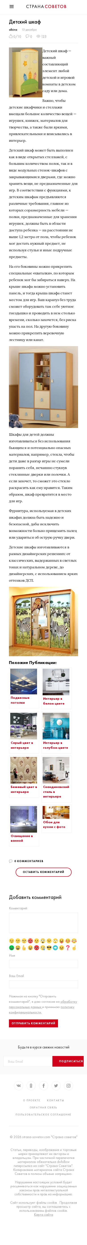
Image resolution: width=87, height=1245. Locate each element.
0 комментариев (29, 861)
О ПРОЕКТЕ (31, 1100)
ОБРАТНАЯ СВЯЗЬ (43, 1107)
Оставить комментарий (43, 872)
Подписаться (71, 1061)
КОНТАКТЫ (55, 1100)
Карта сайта (43, 1215)
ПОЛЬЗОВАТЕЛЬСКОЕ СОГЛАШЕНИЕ (43, 1114)
